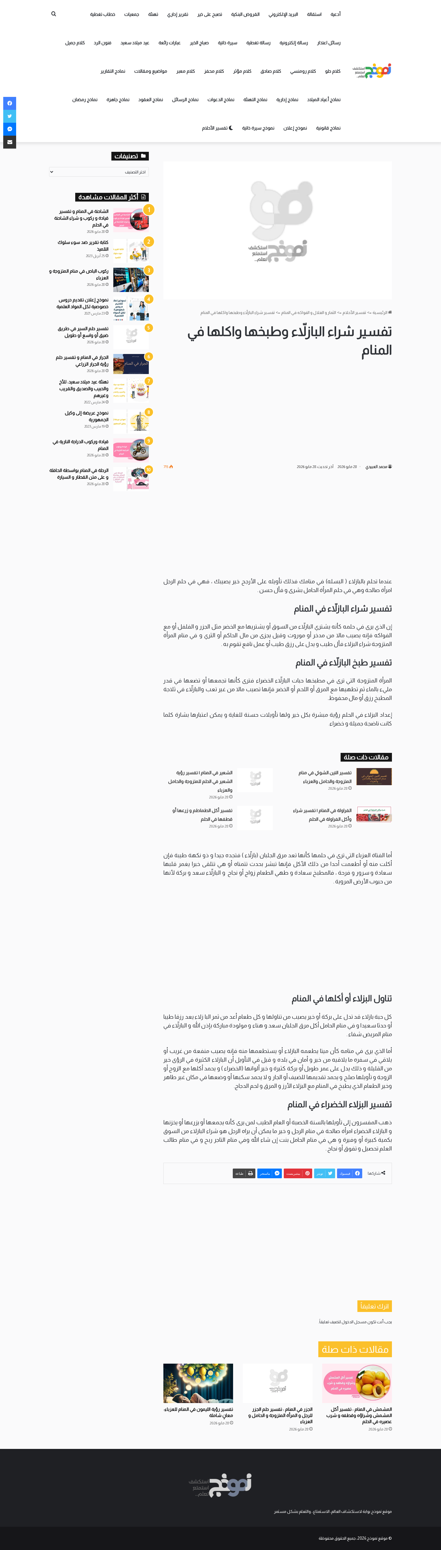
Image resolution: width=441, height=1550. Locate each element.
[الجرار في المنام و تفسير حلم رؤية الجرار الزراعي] (131, 364)
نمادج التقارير (112, 71)
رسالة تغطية (258, 42)
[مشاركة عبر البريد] (9, 142)
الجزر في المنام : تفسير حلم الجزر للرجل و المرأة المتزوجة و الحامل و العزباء (280, 1415)
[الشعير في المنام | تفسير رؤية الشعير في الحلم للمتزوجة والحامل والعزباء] (255, 780)
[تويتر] (9, 116)
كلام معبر (185, 71)
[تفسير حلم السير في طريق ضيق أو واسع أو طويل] (131, 337)
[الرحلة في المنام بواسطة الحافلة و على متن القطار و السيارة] (131, 479)
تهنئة (153, 14)
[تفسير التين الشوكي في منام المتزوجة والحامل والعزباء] (374, 776)
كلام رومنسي (303, 71)
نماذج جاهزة (118, 99)
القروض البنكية (245, 14)
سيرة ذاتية (227, 42)
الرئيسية (380, 312)
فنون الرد (102, 42)
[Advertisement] (277, 411)
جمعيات (131, 14)
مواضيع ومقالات (150, 71)
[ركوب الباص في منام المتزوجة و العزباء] (131, 280)
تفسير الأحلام (215, 127)
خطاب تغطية (102, 14)
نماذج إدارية (287, 99)
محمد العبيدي (376, 466)
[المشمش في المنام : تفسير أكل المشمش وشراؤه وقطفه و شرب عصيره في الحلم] (357, 1383)
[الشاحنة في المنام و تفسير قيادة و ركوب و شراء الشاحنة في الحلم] (131, 220)
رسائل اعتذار (329, 42)
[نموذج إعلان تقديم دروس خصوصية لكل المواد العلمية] (131, 308)
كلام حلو (333, 71)
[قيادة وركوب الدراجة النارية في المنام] (131, 450)
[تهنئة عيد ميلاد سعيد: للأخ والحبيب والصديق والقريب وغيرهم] (131, 391)
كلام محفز (214, 71)
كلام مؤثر (242, 71)
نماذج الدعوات (221, 99)
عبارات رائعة (170, 42)
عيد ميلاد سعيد (134, 42)
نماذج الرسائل (185, 99)
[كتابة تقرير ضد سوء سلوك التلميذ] (131, 251)
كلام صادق (271, 71)
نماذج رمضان (84, 99)
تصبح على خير (209, 14)
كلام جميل (75, 42)
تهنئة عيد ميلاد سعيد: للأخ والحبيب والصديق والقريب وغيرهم (83, 388)
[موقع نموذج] (372, 71)
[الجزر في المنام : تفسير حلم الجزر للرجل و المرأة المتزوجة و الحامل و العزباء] (278, 1383)
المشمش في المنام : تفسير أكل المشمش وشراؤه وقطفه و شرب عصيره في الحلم (359, 1415)
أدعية (336, 14)
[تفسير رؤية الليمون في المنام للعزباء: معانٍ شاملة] (198, 1383)
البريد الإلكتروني (283, 14)
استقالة (314, 14)
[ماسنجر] (9, 129)
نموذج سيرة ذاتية (258, 127)
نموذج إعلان (295, 127)
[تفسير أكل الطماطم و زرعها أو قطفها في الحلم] (255, 818)
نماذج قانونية (328, 127)
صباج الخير (199, 42)
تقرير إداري (177, 14)
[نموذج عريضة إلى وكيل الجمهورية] (131, 422)
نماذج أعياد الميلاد (324, 99)
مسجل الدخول (354, 1321)
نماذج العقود (150, 99)
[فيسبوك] (9, 103)
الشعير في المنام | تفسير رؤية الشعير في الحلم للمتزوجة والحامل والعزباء (200, 781)
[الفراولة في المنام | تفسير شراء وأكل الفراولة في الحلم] (374, 814)
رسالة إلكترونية (294, 42)
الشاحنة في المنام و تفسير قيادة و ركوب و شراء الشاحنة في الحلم (81, 218)
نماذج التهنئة (255, 99)
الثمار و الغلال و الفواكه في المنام (308, 312)
